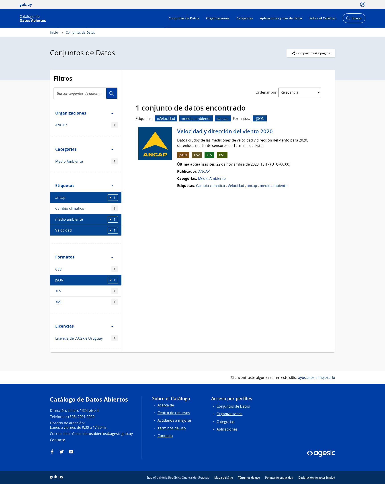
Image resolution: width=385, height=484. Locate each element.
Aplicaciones (227, 429)
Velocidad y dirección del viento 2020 (225, 131)
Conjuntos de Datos (184, 18)
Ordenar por (266, 92)
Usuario (111, 93)
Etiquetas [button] (64, 185)
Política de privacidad (279, 478)
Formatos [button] (64, 257)
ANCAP (85, 125)
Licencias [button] (64, 326)
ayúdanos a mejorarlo (316, 377)
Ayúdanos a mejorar (175, 420)
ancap (85, 197)
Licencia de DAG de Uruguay (85, 338)
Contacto (165, 435)
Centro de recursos (174, 412)
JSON (85, 280)
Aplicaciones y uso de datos (281, 18)
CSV (85, 269)
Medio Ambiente (85, 161)
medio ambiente (85, 219)
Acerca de (166, 405)
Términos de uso (172, 428)
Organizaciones (217, 18)
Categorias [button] (66, 149)
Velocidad (85, 230)
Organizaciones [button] (70, 113)
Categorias (245, 18)
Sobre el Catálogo (322, 18)
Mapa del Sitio (223, 478)
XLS (85, 291)
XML (85, 301)
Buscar (354, 19)
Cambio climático (85, 208)
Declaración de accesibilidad (316, 478)
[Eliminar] (158, 119)
